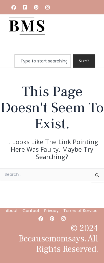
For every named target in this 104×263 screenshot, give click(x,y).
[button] (64, 46)
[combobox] (42, 61)
